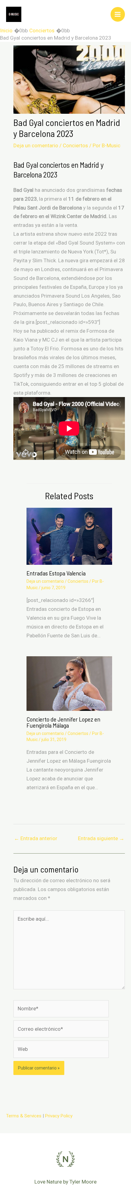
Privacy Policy (59, 1116)
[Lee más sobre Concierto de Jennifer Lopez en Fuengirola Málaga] (69, 683)
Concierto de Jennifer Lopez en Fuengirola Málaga (63, 722)
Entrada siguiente (101, 838)
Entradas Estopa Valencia (56, 573)
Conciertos (75, 145)
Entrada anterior (35, 838)
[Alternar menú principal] (118, 14)
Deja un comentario (35, 145)
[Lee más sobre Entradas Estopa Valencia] (69, 536)
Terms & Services (23, 1116)
